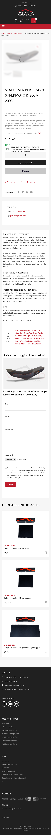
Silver (31, 341)
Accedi (24, 6)
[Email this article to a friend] (31, 191)
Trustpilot (5, 817)
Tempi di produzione (9, 764)
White (17, 344)
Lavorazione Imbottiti (9, 741)
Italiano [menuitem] (24, 2)
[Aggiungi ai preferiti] (45, 515)
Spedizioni (5, 768)
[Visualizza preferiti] (27, 20)
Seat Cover (6, 723)
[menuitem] (25, 2)
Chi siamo (5, 761)
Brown (34, 330)
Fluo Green (33, 333)
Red (33, 338)
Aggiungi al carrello (25, 163)
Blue (21, 330)
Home (3, 33)
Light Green (31, 336)
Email (7, 417)
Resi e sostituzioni (8, 771)
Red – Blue (40, 338)
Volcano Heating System (10, 734)
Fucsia (40, 333)
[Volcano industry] (25, 15)
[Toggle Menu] (3, 26)
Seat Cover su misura (9, 744)
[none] (25, 2)
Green (23, 336)
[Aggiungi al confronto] (45, 519)
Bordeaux (27, 330)
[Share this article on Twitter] (22, 191)
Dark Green (24, 333)
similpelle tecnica (20, 216)
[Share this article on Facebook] (18, 191)
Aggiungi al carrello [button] (45, 552)
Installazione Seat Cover (10, 737)
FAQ (39, 133)
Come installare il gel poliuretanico (14, 778)
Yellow (38, 344)
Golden (18, 336)
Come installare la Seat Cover (12, 775)
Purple (29, 338)
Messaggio (9, 429)
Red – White (19, 341)
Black (17, 330)
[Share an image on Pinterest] (26, 191)
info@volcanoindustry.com (15, 685)
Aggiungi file (9, 455)
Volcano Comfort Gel (9, 730)
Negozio (9, 33)
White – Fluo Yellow (28, 344)
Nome (7, 404)
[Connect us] (4, 703)
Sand (27, 341)
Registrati (32, 6)
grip (11, 216)
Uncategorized (18, 33)
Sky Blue (37, 341)
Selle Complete (7, 727)
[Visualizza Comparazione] (21, 20)
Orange (23, 338)
